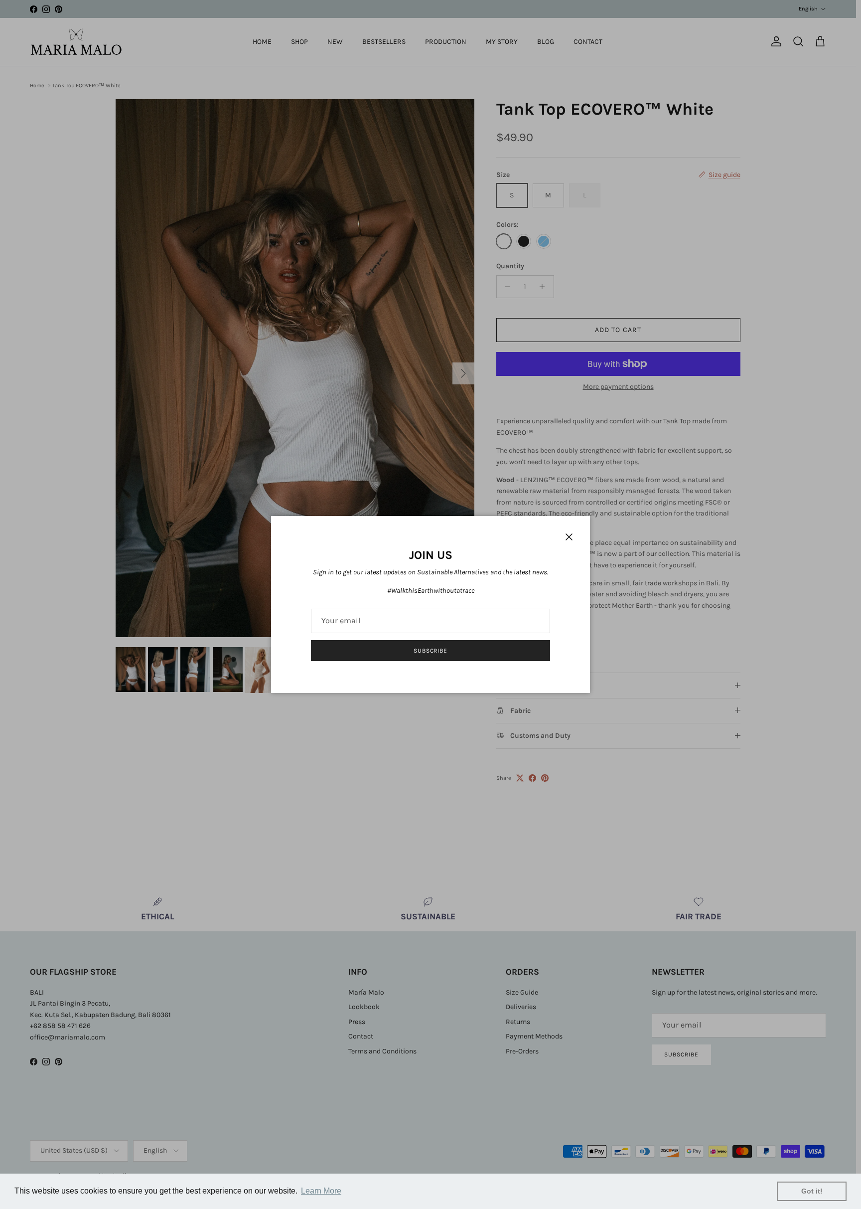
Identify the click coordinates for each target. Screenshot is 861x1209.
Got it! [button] (812, 1191)
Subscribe (431, 650)
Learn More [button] (321, 1191)
